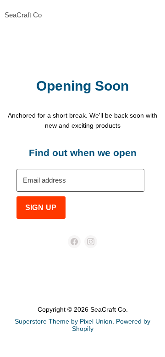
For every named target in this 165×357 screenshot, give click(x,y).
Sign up (41, 207)
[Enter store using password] (156, 15)
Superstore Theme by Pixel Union (63, 321)
